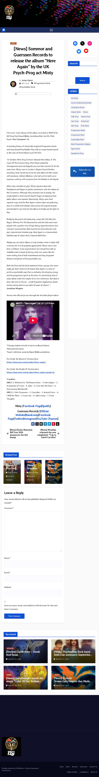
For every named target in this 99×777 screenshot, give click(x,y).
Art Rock (74, 98)
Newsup (34, 768)
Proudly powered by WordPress (13, 768)
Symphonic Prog (77, 153)
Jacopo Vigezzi (27, 80)
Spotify (46, 406)
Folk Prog (74, 117)
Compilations (84, 772)
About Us (94, 772)
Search (74, 63)
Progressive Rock (77, 135)
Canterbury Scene (77, 107)
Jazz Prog (74, 121)
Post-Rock (85, 126)
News (13, 43)
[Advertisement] (82, 222)
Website (7, 587)
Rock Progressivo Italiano (80, 144)
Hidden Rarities (72, 772)
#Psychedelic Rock (27, 87)
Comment (9, 508)
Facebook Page (32, 406)
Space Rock (75, 149)
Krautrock (85, 121)
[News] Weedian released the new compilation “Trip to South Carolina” (46, 434)
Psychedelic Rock (77, 140)
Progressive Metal (78, 130)
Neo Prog (74, 126)
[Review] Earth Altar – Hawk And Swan (23, 653)
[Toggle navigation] (51, 30)
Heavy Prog (85, 117)
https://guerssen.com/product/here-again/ (26, 362)
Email (7, 572)
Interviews (83, 767)
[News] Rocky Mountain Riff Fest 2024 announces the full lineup (21, 434)
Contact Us (93, 767)
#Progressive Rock (42, 83)
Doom (85, 112)
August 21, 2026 (14, 659)
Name (7, 558)
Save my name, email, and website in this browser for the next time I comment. (30, 607)
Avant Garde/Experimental (81, 103)
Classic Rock (76, 112)
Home (62, 767)
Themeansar (6, 770)
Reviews (10, 648)
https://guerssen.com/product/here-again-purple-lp (30, 372)
